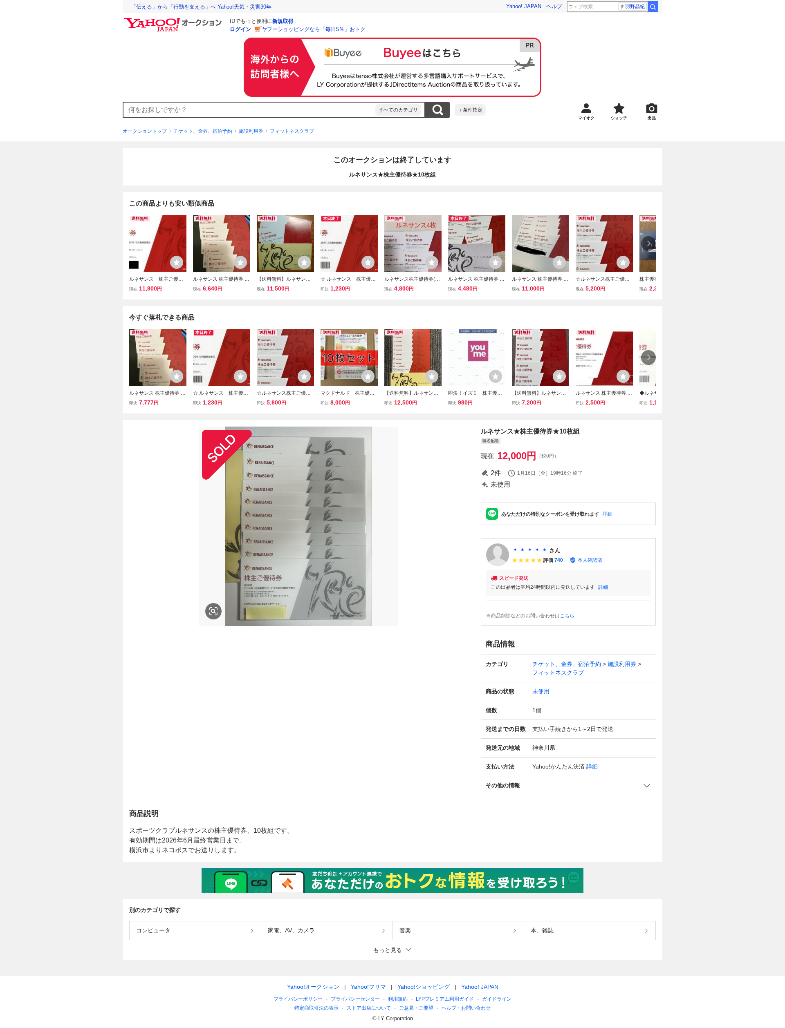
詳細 (607, 514)
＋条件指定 (470, 110)
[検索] (653, 6)
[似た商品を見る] (213, 611)
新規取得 (283, 21)
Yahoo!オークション (313, 986)
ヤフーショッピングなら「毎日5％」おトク (314, 29)
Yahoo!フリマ (368, 986)
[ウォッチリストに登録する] (176, 262)
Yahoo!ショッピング (423, 986)
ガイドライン (496, 999)
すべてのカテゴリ (398, 110)
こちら (567, 616)
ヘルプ (554, 6)
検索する (437, 110)
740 (558, 560)
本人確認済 (590, 560)
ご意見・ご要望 (416, 1008)
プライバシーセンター (355, 999)
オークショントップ (145, 131)
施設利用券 (251, 131)
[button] (568, 785)
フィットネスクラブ (292, 131)
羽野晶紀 (635, 6)
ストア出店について (369, 1008)
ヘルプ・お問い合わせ (466, 1008)
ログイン (240, 29)
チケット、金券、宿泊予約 (202, 131)
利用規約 (398, 999)
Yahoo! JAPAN (523, 6)
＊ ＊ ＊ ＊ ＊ (529, 550)
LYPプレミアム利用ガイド (445, 999)
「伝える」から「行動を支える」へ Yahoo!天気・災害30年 (201, 7)
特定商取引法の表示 (316, 1008)
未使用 (541, 691)
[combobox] (249, 110)
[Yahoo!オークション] (174, 20)
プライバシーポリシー (298, 999)
